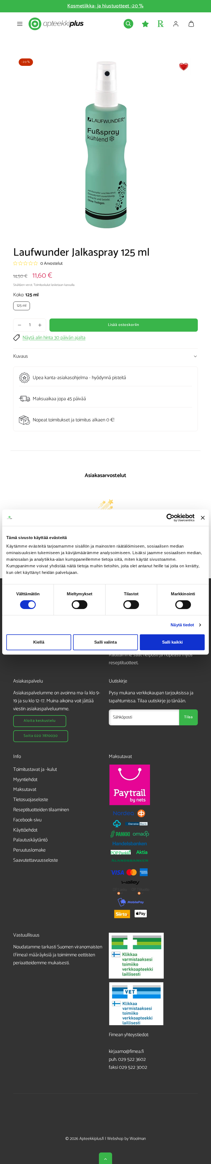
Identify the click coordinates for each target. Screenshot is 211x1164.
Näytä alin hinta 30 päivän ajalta (54, 338)
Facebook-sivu (27, 820)
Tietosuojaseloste (30, 800)
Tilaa (188, 717)
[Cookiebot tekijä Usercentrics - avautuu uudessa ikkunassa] (170, 518)
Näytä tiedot (182, 624)
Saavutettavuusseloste (35, 860)
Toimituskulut (42, 285)
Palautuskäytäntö (30, 840)
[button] (19, 23)
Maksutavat (24, 789)
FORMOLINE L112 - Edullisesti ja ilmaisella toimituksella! (108, 6)
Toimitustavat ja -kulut (35, 769)
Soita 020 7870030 (40, 736)
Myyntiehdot (25, 780)
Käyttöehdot (25, 830)
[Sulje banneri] (203, 518)
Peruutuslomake (29, 850)
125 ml (21, 306)
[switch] (79, 604)
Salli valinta (105, 642)
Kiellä (38, 642)
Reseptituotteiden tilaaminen (41, 810)
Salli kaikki (172, 642)
